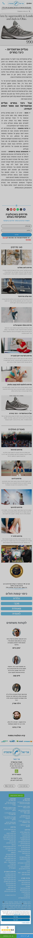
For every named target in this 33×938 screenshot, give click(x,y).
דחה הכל (15, 920)
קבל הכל (16, 917)
